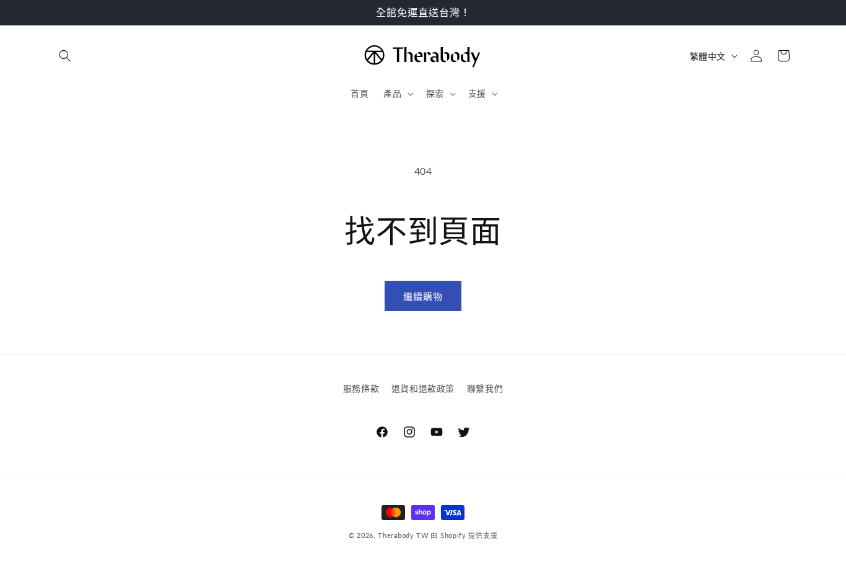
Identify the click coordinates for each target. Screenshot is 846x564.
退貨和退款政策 (423, 388)
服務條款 (361, 388)
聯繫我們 (485, 388)
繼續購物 (423, 296)
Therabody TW (404, 535)
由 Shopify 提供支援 (463, 535)
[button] (65, 55)
